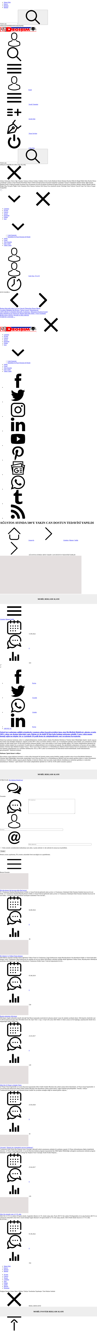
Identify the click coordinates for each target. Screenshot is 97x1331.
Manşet (71, 540)
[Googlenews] (18, 474)
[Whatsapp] (18, 489)
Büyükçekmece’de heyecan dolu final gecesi (13, 890)
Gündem (65, 540)
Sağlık (76, 540)
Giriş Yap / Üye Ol (34, 276)
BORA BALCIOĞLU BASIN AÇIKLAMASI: (14, 315)
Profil (30, 90)
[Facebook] (18, 387)
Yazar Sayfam (32, 133)
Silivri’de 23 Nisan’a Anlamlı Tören (11, 1085)
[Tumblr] (18, 503)
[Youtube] (18, 445)
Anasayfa (31, 540)
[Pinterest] (18, 460)
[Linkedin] (18, 431)
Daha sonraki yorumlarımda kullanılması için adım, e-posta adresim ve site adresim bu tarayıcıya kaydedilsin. (34, 848)
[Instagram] (18, 416)
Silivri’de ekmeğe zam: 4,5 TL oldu (10, 1214)
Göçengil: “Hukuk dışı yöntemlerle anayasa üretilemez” (16, 1147)
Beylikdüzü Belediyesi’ (16, 780)
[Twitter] (18, 402)
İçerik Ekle (31, 119)
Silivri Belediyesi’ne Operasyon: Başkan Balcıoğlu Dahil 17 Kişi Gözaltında (23, 313)
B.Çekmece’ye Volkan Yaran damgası (11, 956)
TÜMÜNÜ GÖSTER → (7, 317)
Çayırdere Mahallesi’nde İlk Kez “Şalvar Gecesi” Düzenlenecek (19, 310)
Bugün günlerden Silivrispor (8, 1016)
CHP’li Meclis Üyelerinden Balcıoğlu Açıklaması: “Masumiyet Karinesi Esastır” (24, 312)
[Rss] (18, 518)
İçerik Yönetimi (33, 104)
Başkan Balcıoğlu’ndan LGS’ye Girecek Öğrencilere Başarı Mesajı (20, 308)
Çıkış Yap (31, 148)
